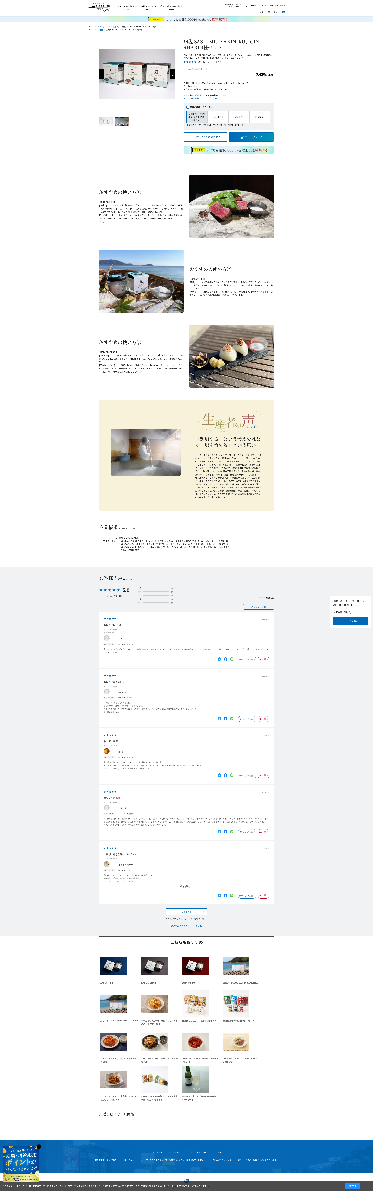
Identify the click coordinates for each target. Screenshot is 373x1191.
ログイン (190, 918)
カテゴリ (126, 7)
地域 (147, 7)
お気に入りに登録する (208, 137)
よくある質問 (174, 1152)
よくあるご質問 (267, 6)
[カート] (275, 13)
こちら (223, 95)
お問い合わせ (280, 6)
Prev (101, 74)
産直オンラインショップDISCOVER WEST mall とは (236, 5)
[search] (262, 12)
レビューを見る (214, 62)
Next (172, 74)
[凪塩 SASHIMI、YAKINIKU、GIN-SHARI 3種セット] (106, 122)
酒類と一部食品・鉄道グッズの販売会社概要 (257, 1160)
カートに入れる (253, 137)
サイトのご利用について (220, 1160)
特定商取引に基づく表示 (105, 1160)
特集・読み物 (171, 7)
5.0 (125, 590)
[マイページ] (269, 13)
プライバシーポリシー (196, 1152)
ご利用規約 (217, 1152)
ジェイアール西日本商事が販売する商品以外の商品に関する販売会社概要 (172, 1160)
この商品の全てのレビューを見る (186, 926)
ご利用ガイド (254, 6)
